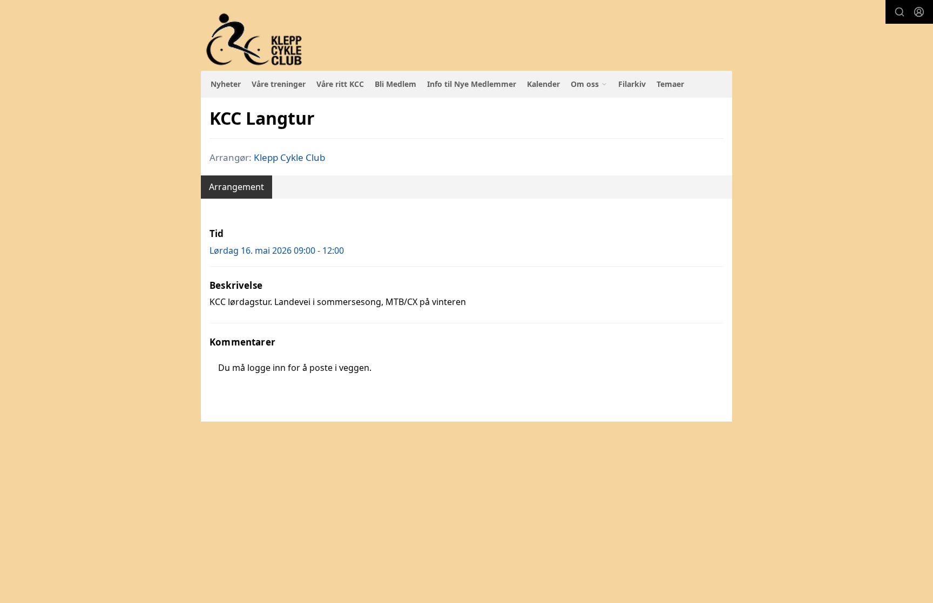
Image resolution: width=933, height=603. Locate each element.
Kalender (543, 84)
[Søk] (899, 12)
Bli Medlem (395, 84)
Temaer (670, 84)
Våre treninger (279, 84)
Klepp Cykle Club (289, 157)
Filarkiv (632, 84)
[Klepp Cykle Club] (255, 40)
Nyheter (226, 84)
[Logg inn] (919, 12)
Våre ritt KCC (340, 84)
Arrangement (236, 187)
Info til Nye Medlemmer (471, 84)
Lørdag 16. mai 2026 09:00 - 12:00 (276, 250)
